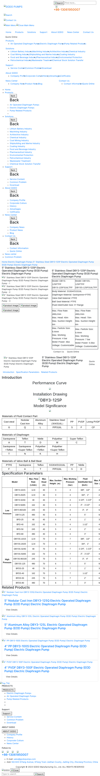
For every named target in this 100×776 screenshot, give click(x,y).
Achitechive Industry (59, 51)
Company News (17, 83)
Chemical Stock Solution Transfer (68, 60)
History (46, 76)
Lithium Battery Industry (21, 51)
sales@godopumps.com (25, 759)
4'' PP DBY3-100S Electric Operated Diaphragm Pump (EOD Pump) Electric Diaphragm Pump (45, 647)
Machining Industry (41, 51)
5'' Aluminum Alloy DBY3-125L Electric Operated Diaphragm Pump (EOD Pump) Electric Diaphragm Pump (45, 626)
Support (43, 32)
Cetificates (65, 76)
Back (13, 96)
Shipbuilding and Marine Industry (45, 54)
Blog (40, 83)
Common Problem (33, 68)
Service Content (17, 68)
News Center (73, 32)
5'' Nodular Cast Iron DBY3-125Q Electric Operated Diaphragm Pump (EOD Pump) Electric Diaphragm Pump (47, 602)
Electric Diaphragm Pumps (52, 43)
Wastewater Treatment (42, 60)
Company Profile (18, 76)
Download (46, 68)
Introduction (8, 372)
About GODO (57, 32)
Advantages (55, 76)
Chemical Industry (77, 51)
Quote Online (11, 37)
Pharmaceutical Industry (47, 57)
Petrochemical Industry (21, 60)
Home (8, 32)
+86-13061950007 (67, 9)
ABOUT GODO (10, 731)
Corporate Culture (34, 76)
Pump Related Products (75, 43)
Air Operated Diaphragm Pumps (25, 43)
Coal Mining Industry (20, 54)
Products (19, 32)
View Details (11, 609)
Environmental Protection (70, 57)
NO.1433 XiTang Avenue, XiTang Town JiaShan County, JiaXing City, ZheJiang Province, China (55, 762)
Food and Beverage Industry (23, 57)
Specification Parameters (27, 372)
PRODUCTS (8, 690)
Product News (31, 83)
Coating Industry (67, 54)
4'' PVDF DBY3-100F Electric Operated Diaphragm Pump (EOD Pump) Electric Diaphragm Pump (47, 669)
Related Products (49, 372)
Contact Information (73, 83)
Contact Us (88, 32)
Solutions (31, 32)
